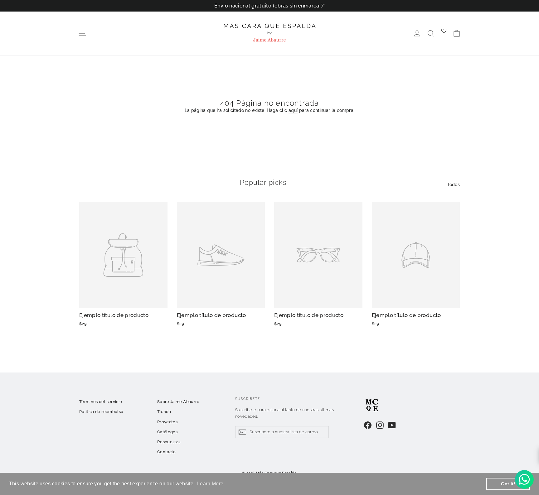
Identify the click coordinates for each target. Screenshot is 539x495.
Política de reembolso (101, 411)
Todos (453, 184)
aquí (293, 110)
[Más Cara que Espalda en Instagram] (380, 425)
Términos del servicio (100, 401)
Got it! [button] (508, 483)
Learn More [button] (210, 483)
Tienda (164, 411)
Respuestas (169, 442)
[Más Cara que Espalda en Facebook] (367, 425)
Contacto (166, 451)
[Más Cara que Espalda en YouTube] (392, 425)
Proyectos (167, 422)
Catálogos (167, 432)
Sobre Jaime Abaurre (178, 401)
